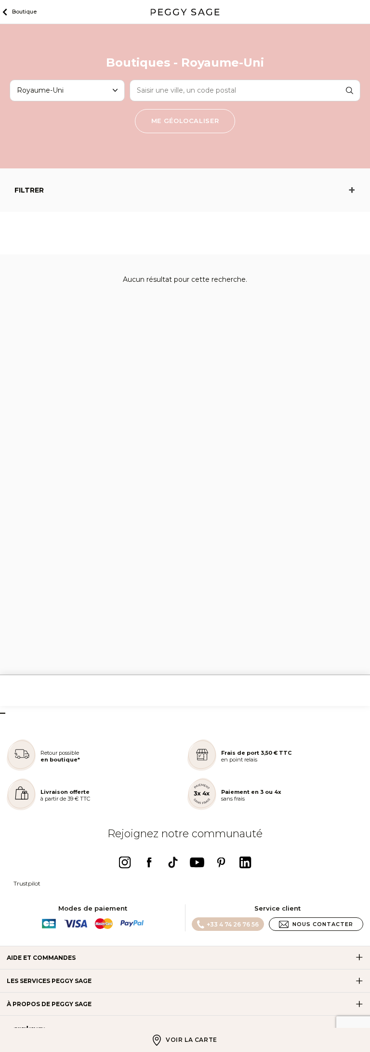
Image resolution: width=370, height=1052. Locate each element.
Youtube (197, 862)
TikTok (173, 862)
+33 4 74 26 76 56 (233, 924)
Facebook (149, 862)
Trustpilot (26, 883)
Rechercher (350, 90)
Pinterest (221, 862)
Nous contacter (322, 924)
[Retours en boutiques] (21, 768)
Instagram (125, 862)
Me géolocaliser (185, 121)
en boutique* (60, 759)
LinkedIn (245, 862)
